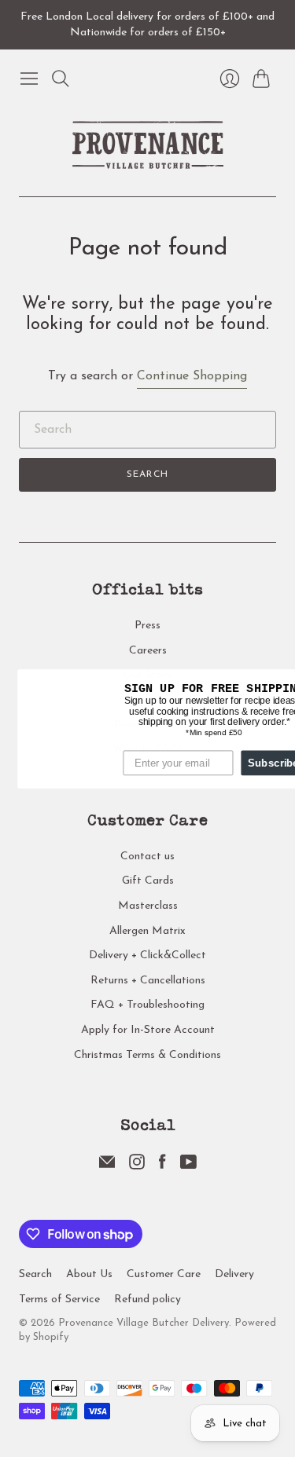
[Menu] (29, 78)
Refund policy (147, 1299)
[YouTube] (188, 1166)
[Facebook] (162, 1166)
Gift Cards (148, 881)
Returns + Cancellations (147, 981)
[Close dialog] (287, 680)
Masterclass (148, 906)
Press (147, 625)
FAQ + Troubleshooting (147, 1005)
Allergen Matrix (147, 931)
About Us (89, 1274)
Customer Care (164, 1274)
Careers (148, 651)
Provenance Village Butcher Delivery (143, 1323)
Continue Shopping (192, 376)
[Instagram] (137, 1166)
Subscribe (259, 761)
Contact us (147, 856)
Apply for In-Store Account (148, 1030)
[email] (107, 1166)
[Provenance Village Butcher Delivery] (148, 145)
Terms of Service (59, 1299)
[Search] (61, 78)
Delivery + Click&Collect (147, 955)
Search (147, 474)
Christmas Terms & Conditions (147, 1055)
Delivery (234, 1274)
